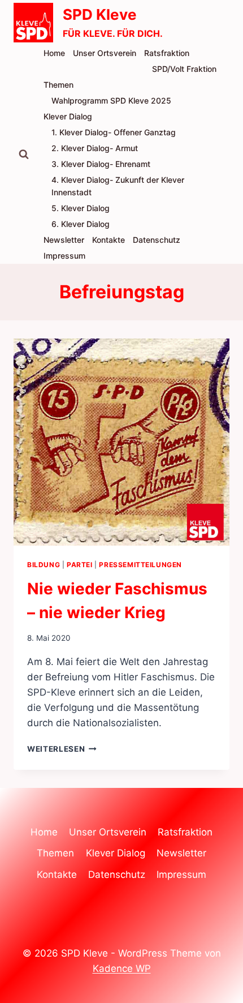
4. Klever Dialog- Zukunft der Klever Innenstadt (117, 186)
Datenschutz (156, 240)
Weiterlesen (62, 748)
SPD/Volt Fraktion (184, 69)
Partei (80, 564)
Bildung (43, 564)
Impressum (64, 255)
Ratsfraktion (166, 53)
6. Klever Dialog (80, 224)
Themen (58, 84)
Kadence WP (122, 968)
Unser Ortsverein (104, 53)
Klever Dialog (68, 116)
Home (54, 53)
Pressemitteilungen (140, 564)
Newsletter (64, 240)
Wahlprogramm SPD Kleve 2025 (111, 100)
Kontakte (108, 240)
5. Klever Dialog (80, 208)
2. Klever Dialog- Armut (94, 148)
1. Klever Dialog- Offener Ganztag (113, 132)
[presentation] (121, 442)
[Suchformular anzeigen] (24, 154)
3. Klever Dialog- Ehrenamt (100, 164)
